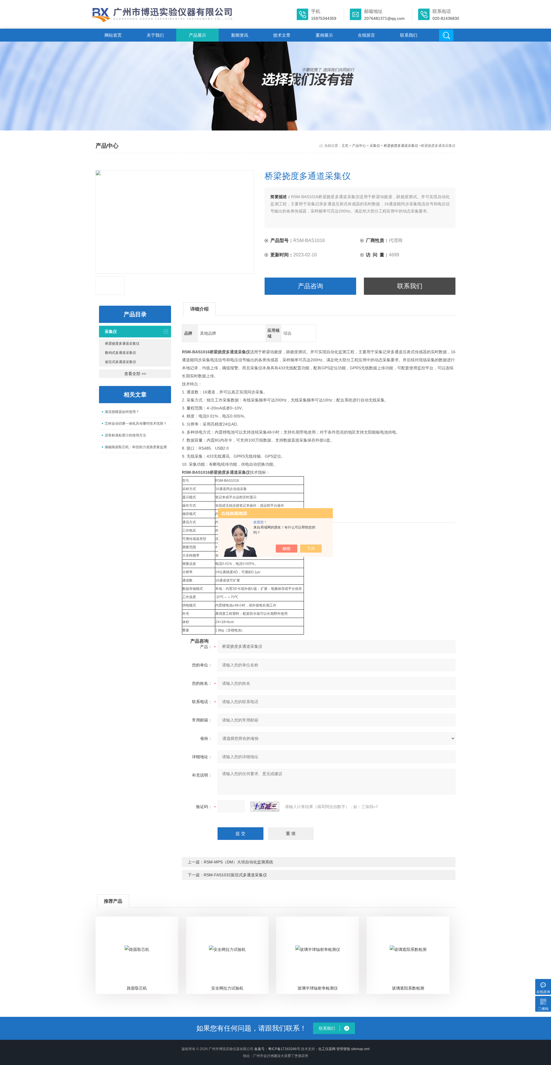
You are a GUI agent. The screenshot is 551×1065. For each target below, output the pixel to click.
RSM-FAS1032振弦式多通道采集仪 (235, 875)
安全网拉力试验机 (227, 988)
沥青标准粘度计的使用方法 (125, 435)
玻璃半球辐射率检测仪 (318, 988)
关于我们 (155, 35)
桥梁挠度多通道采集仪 (401, 146)
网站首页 (113, 35)
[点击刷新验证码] (265, 807)
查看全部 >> (135, 373)
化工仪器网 (326, 1049)
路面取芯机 (137, 988)
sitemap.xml (360, 1049)
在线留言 (366, 35)
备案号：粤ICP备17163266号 (277, 1049)
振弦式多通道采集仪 (120, 362)
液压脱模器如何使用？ (122, 412)
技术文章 (281, 35)
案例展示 (324, 35)
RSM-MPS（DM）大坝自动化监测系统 (238, 862)
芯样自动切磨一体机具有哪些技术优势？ (136, 424)
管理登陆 (343, 1049)
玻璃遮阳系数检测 (408, 988)
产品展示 (197, 35)
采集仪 (375, 146)
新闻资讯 (239, 35)
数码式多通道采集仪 (120, 353)
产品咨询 (310, 286)
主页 (345, 146)
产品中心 (359, 146)
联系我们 (408, 35)
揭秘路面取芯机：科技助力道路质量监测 (136, 447)
